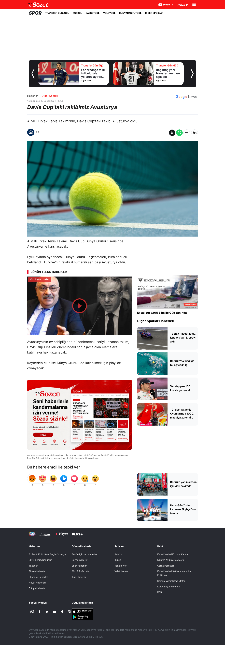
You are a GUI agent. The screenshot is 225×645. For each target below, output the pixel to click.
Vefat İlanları (121, 571)
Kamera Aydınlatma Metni (171, 581)
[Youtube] (54, 611)
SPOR (35, 13)
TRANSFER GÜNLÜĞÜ (57, 13)
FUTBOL (77, 13)
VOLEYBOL (109, 13)
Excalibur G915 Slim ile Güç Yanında (162, 312)
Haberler (32, 95)
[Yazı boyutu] (194, 132)
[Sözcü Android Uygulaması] (82, 617)
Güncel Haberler (82, 546)
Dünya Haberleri (37, 588)
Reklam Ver (120, 565)
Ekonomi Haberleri (38, 577)
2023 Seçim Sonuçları (40, 559)
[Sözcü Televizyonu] (32, 534)
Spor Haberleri (79, 565)
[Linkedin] (69, 611)
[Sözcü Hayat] (61, 534)
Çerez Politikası (165, 565)
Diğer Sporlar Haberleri (155, 321)
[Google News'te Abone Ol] (186, 96)
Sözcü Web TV (79, 559)
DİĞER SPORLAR (154, 13)
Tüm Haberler (79, 577)
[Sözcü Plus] (77, 534)
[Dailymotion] (61, 611)
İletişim (118, 554)
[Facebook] (39, 611)
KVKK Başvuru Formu (168, 586)
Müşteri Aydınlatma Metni (170, 559)
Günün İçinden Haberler (84, 554)
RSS (159, 592)
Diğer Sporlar (50, 95)
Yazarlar (33, 565)
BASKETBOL (92, 13)
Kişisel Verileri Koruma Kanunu (173, 554)
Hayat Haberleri (37, 582)
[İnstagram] (32, 611)
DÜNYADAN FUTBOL (130, 13)
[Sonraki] (192, 74)
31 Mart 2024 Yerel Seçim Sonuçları (48, 554)
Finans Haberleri (37, 571)
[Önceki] (32, 74)
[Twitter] (47, 611)
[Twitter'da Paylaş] (172, 132)
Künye (117, 559)
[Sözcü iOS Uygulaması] (82, 611)
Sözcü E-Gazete (80, 571)
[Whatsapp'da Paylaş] (179, 132)
